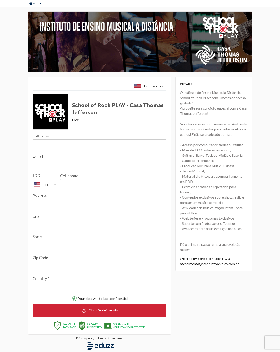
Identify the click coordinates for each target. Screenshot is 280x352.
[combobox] (99, 285)
